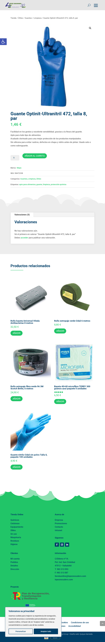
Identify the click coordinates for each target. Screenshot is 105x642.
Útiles (20, 18)
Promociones (61, 523)
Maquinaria (15, 537)
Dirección (14, 569)
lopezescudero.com (64, 579)
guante (39, 184)
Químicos (14, 520)
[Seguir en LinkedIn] (67, 545)
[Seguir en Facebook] (57, 545)
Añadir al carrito (35, 156)
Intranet (58, 530)
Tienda (13, 18)
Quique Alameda (86, 634)
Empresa (59, 520)
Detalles (14, 565)
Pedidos (14, 562)
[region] (33, 622)
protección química (58, 184)
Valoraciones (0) (22, 214)
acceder (24, 237)
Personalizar (20, 631)
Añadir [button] (16, 333)
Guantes (28, 18)
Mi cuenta (15, 559)
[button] (3, 41)
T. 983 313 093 (61, 569)
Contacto (59, 527)
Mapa (19, 168)
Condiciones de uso (80, 622)
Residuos (14, 541)
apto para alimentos (27, 184)
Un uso (13, 534)
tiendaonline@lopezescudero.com (70, 576)
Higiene (14, 544)
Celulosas (14, 523)
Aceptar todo (46, 631)
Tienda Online (16, 514)
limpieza (46, 184)
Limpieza (37, 18)
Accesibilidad (74, 626)
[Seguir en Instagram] (62, 545)
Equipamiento (16, 527)
